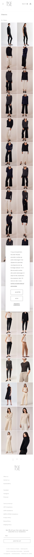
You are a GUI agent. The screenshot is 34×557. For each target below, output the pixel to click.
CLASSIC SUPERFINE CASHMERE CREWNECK (6, 211)
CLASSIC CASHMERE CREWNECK (22, 92)
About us (5, 476)
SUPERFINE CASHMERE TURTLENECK (7, 43)
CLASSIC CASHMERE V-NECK (22, 164)
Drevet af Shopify (15, 548)
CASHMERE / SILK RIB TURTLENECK (7, 452)
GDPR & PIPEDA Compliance (10, 514)
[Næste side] (21, 459)
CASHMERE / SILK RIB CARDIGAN (6, 428)
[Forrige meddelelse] (3, 10)
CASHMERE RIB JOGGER (21, 356)
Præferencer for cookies (26, 553)
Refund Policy (7, 521)
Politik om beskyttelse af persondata (14, 551)
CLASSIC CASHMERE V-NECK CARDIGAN (6, 140)
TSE (11, 548)
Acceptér (17, 292)
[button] (3, 4)
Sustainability (7, 483)
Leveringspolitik (6, 553)
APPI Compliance (7, 507)
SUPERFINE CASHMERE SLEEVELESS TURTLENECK (5, 403)
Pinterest (5, 497)
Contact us (6, 480)
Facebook (6, 490)
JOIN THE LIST (17, 541)
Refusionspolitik (24, 548)
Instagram (6, 493)
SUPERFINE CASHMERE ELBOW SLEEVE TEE (22, 379)
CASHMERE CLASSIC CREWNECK (22, 452)
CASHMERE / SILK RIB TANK (23, 404)
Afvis (16, 298)
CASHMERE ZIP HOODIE (21, 332)
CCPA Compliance (8, 510)
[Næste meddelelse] (31, 10)
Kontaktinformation (16, 553)
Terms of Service (7, 503)
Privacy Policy (7, 517)
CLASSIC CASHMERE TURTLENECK (6, 68)
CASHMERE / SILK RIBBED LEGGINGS (22, 44)
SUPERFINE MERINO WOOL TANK (6, 332)
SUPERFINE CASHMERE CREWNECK (7, 379)
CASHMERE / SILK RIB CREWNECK (23, 428)
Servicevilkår (26, 551)
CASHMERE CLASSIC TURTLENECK (6, 92)
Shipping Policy (7, 524)
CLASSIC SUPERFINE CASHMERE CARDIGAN (22, 235)
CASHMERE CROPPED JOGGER (6, 356)
